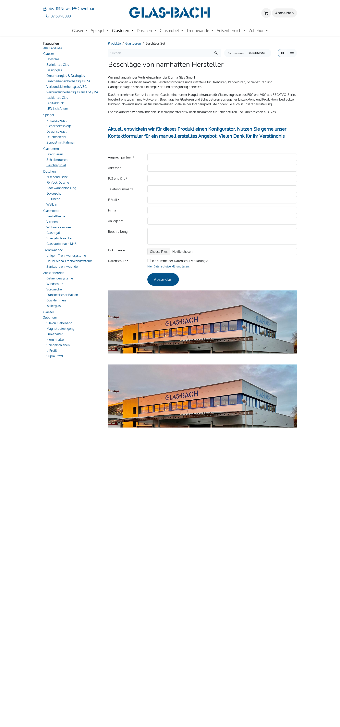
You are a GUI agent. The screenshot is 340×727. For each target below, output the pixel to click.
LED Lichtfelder (57, 109)
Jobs (50, 8)
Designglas (54, 70)
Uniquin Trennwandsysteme (66, 255)
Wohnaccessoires (58, 227)
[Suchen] (216, 53)
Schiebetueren (56, 160)
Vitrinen (52, 222)
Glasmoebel (51, 211)
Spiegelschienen (58, 345)
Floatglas (52, 59)
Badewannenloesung (61, 188)
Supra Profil (54, 356)
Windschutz (54, 284)
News (65, 8)
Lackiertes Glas (57, 98)
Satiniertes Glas (57, 65)
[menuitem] (79, 30)
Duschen (49, 171)
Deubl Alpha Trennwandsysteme (69, 261)
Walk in (51, 204)
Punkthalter (54, 334)
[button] (247, 53)
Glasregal (53, 233)
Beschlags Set (56, 165)
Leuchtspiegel (56, 137)
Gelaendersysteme (59, 278)
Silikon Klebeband (59, 323)
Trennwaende (53, 250)
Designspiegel (56, 131)
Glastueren (51, 149)
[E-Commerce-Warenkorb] (266, 13)
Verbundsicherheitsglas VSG (66, 87)
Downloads (87, 8)
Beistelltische (55, 216)
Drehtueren (54, 154)
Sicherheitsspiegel (59, 126)
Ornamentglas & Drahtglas (65, 76)
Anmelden (284, 13)
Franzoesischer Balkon (62, 295)
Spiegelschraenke (59, 238)
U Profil (51, 351)
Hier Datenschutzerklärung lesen (168, 266)
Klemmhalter (55, 340)
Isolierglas (53, 306)
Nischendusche (57, 177)
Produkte (114, 43)
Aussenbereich (53, 273)
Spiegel (48, 115)
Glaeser (48, 54)
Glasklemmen (56, 300)
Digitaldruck (55, 103)
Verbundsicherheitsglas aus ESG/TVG (72, 92)
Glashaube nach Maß (61, 244)
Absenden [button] (163, 279)
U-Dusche (53, 199)
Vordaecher (54, 289)
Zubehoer (50, 318)
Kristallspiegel (56, 120)
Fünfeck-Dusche (57, 182)
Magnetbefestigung (60, 329)
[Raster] (282, 53)
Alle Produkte (52, 48)
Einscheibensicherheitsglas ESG (68, 81)
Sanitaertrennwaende (62, 266)
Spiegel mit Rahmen (60, 142)
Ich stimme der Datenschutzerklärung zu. (181, 261)
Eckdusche (53, 193)
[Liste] (292, 53)
